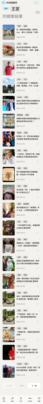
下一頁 (34, 386)
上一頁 (9, 386)
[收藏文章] (37, 37)
